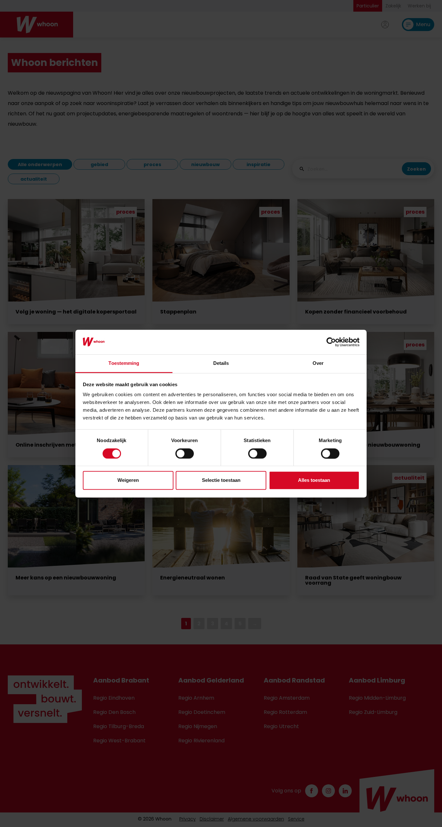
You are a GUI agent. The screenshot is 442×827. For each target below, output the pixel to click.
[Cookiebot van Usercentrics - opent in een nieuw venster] (331, 342)
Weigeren (128, 480)
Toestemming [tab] (123, 363)
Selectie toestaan (221, 480)
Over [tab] (318, 363)
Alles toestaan (314, 480)
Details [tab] (221, 363)
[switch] (184, 453)
